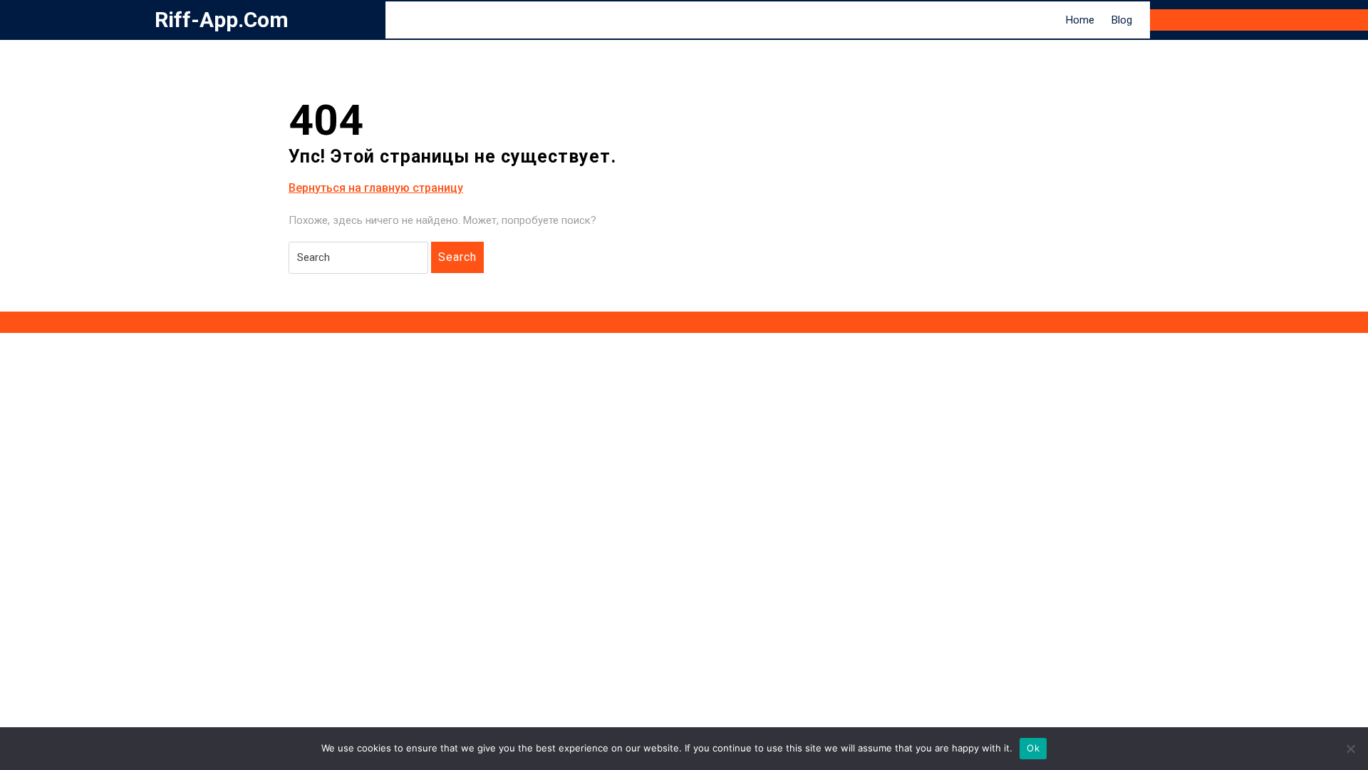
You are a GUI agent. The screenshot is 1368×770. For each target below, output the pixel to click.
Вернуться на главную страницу (376, 188)
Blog (1122, 20)
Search (457, 257)
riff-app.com (222, 19)
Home (1080, 20)
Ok (1033, 748)
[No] (1350, 748)
